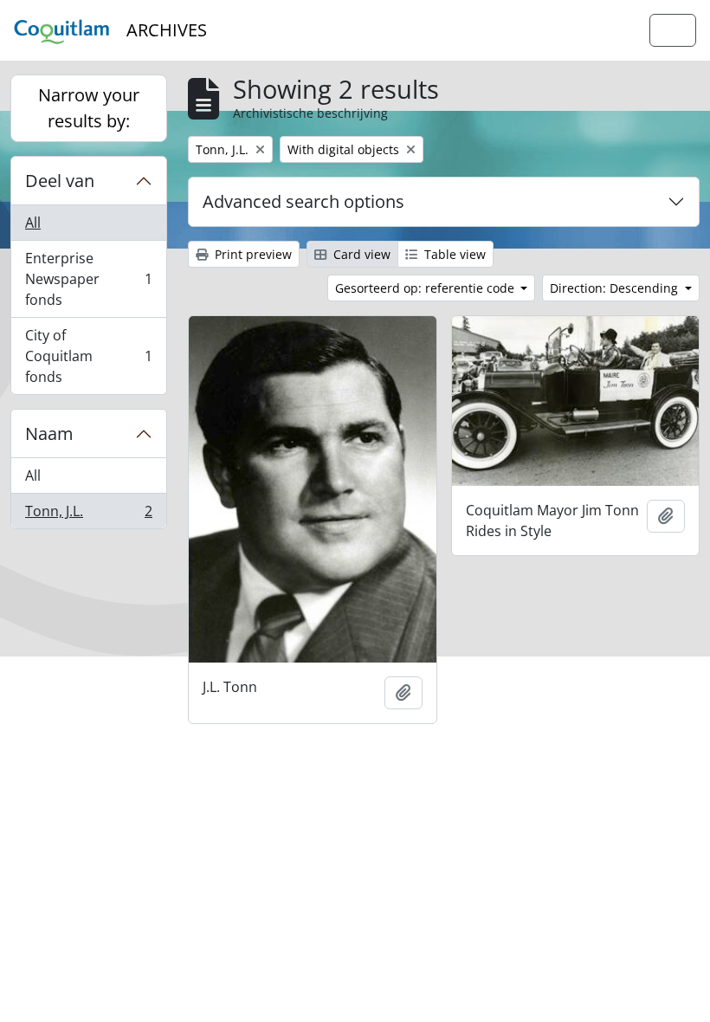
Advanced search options (303, 201)
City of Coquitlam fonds (88, 356)
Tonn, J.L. (88, 514)
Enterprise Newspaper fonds (88, 279)
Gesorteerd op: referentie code (426, 288)
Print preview (251, 254)
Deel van (59, 180)
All (33, 222)
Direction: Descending (615, 288)
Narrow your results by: (88, 108)
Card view (360, 254)
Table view (453, 254)
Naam (49, 433)
